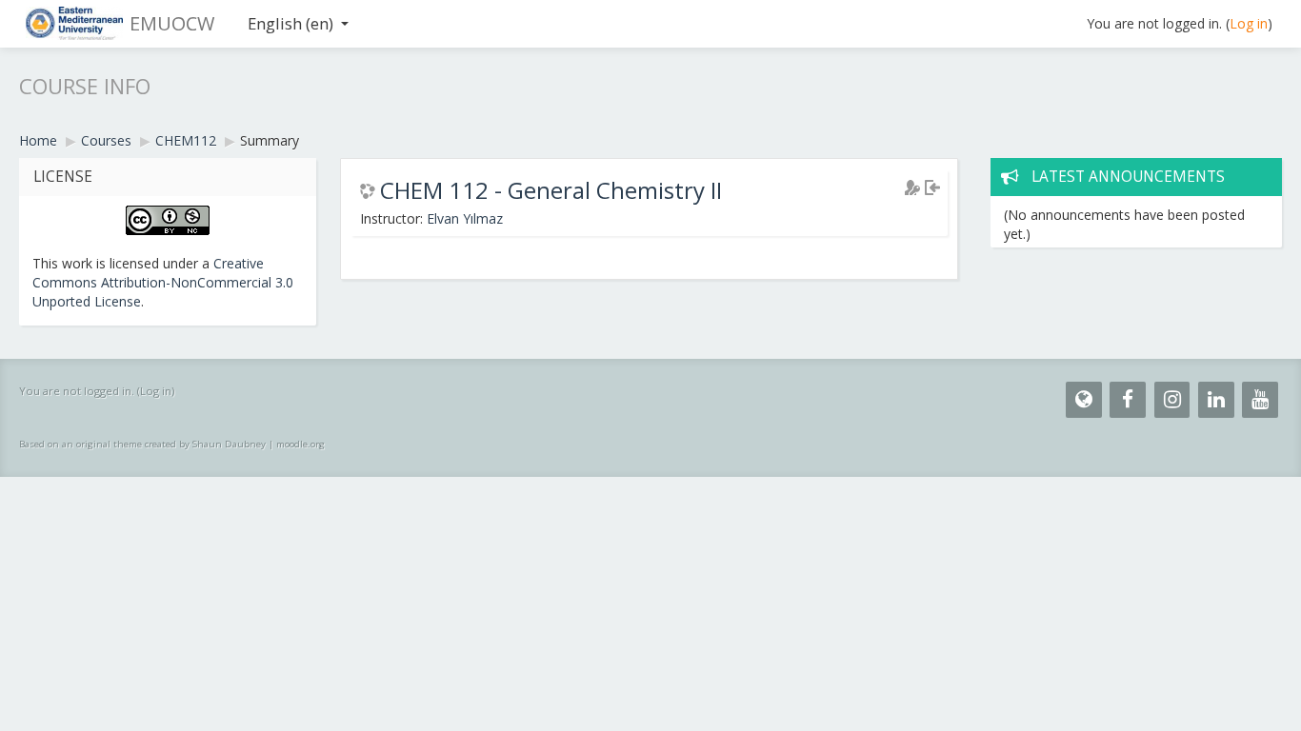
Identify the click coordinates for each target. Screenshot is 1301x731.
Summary (269, 140)
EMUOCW (172, 23)
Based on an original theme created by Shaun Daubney (142, 444)
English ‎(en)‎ (290, 23)
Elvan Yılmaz (465, 218)
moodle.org (300, 444)
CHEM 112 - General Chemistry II (551, 190)
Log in (1249, 23)
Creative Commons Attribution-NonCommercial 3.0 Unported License (162, 282)
